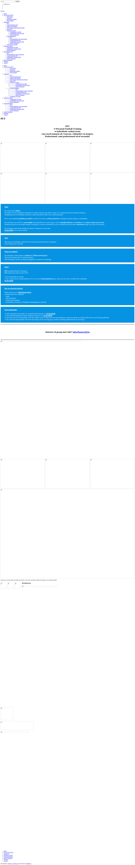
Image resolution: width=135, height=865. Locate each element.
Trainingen (6, 22)
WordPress (28, 863)
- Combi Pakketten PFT (14, 77)
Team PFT (9, 18)
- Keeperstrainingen (13, 88)
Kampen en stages (11, 30)
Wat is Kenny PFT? (9, 15)
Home (5, 13)
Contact (6, 63)
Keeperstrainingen (11, 36)
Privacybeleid (10, 20)
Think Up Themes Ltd (13, 863)
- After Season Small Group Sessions (17, 79)
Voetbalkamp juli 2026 (15, 32)
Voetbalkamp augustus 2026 (17, 33)
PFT (8, 23)
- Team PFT (11, 69)
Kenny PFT (10, 16)
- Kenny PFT (11, 68)
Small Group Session (12, 26)
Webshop (6, 61)
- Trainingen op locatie (13, 96)
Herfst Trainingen (14, 34)
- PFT (9, 75)
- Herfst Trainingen (17, 86)
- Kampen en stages (13, 82)
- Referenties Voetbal (13, 71)
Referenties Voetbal (11, 19)
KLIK (7, 281)
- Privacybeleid (12, 72)
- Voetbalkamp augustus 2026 (20, 85)
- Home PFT (11, 81)
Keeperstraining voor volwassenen (18, 39)
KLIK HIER (9, 230)
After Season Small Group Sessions (15, 27)
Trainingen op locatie (12, 44)
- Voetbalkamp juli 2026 (18, 84)
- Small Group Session (13, 78)
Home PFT (9, 29)
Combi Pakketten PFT (12, 25)
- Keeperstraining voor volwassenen (21, 91)
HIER (11, 281)
